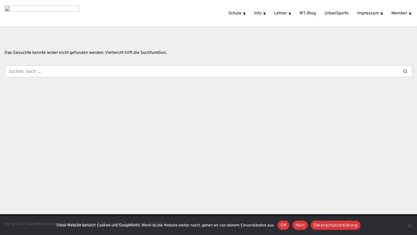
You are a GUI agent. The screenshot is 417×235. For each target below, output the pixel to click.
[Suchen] (405, 71)
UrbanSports (337, 13)
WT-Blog (307, 13)
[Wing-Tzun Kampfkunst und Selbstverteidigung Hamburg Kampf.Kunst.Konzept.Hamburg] (42, 13)
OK (283, 224)
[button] (244, 13)
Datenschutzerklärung (335, 224)
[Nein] (409, 225)
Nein (300, 224)
